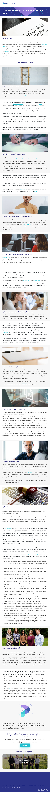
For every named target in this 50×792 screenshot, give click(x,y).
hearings (12, 369)
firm (10, 688)
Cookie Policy (12, 785)
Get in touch (24, 745)
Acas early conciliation (18, 103)
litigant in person (8, 528)
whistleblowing (26, 280)
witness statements (28, 224)
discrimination (16, 586)
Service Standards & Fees (22, 785)
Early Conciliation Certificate (12, 118)
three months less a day (20, 95)
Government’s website (33, 554)
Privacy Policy (5, 785)
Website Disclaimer (32, 785)
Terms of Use (41, 785)
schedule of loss (6, 257)
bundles (7, 51)
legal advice (24, 383)
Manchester (22, 189)
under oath (30, 472)
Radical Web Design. (17, 787)
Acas (40, 103)
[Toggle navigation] (45, 3)
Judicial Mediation (36, 280)
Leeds (35, 191)
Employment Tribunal (9, 41)
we (5, 651)
